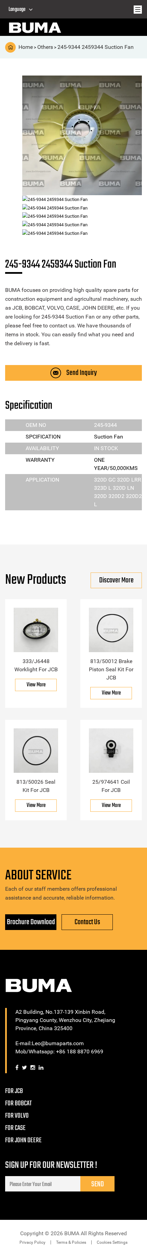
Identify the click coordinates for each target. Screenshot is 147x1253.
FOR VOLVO (17, 1115)
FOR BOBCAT (18, 1103)
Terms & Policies (71, 1242)
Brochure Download (31, 922)
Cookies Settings (112, 1242)
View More (36, 685)
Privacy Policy (32, 1242)
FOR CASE (15, 1128)
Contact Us (87, 922)
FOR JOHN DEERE (23, 1140)
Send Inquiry (81, 373)
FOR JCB (14, 1091)
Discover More (116, 580)
